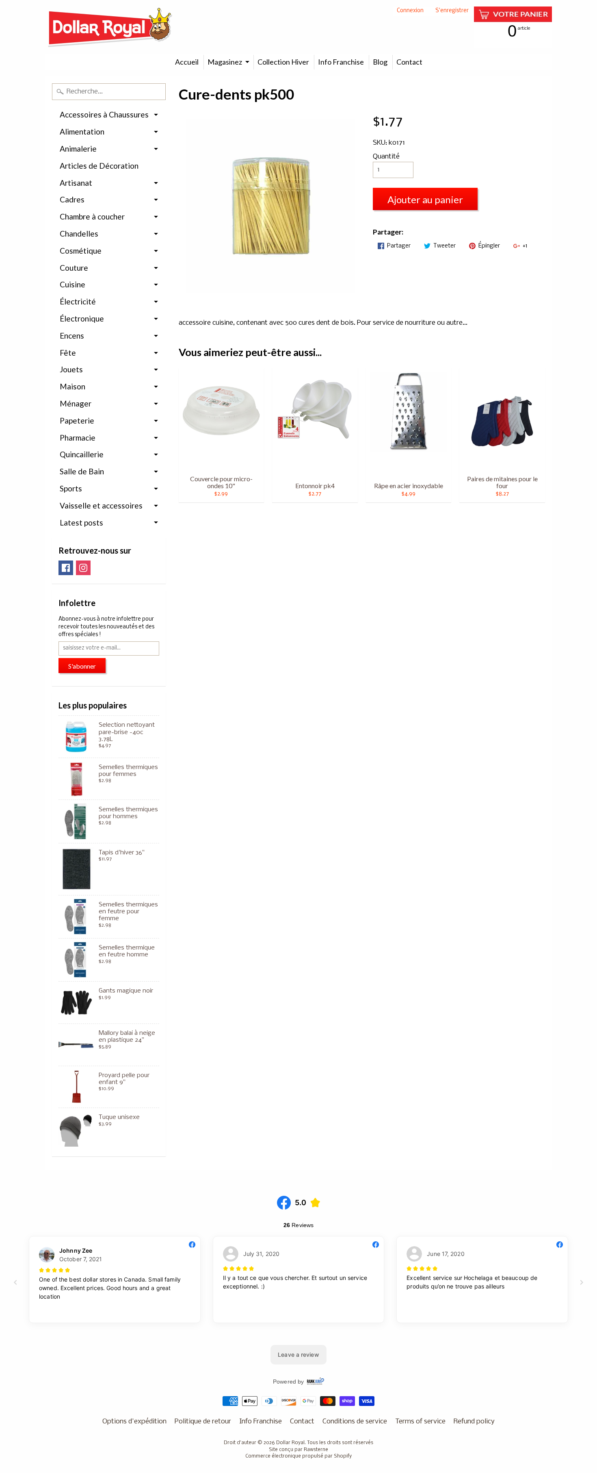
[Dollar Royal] (110, 27)
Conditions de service (354, 1421)
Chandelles (79, 233)
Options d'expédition (134, 1421)
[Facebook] (65, 568)
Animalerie (78, 148)
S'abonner (82, 666)
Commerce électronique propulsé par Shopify (298, 1456)
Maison (72, 386)
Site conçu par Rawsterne (298, 1449)
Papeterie (77, 420)
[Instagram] (83, 568)
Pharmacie (77, 437)
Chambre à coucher (92, 216)
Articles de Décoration (99, 165)
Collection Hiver (283, 61)
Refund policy (474, 1421)
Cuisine (72, 284)
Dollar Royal (290, 1442)
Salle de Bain (82, 471)
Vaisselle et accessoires (101, 505)
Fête (68, 352)
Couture (74, 267)
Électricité (78, 301)
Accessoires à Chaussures (104, 114)
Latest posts (81, 522)
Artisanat (76, 182)
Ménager (75, 403)
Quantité (386, 157)
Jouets (71, 369)
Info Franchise (341, 61)
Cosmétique (81, 250)
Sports (71, 488)
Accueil (187, 61)
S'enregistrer (452, 11)
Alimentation (82, 131)
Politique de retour (203, 1421)
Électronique (82, 318)
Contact (409, 61)
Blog (380, 61)
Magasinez (225, 61)
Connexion (410, 11)
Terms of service (420, 1421)
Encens (72, 335)
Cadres (72, 199)
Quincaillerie (82, 454)
